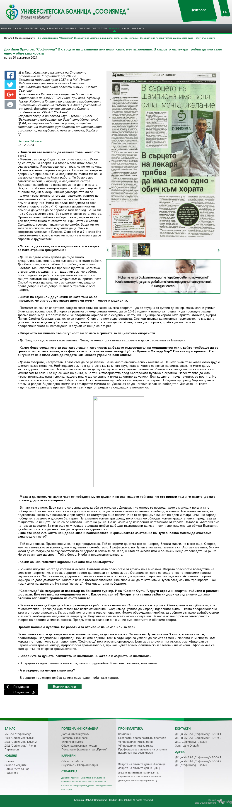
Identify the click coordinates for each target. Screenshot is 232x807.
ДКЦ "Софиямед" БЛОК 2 (21, 741)
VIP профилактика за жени (135, 741)
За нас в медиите (16, 765)
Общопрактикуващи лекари (79, 745)
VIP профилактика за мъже (135, 745)
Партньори (12, 749)
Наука (126, 28)
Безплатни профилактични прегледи (142, 738)
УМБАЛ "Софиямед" (18, 734)
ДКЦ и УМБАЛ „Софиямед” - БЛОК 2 (198, 738)
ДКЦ (42, 28)
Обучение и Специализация (79, 765)
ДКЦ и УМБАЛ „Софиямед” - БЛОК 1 (198, 734)
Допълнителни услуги (75, 734)
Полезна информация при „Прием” (84, 749)
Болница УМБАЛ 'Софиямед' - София (95, 800)
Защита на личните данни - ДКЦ (139, 768)
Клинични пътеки (72, 741)
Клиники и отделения (61, 28)
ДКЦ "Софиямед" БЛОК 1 (21, 738)
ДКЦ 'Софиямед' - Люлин (191, 741)
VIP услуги (99, 28)
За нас (17, 28)
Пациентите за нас (17, 769)
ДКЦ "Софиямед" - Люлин (21, 745)
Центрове (31, 28)
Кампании (124, 734)
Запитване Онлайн (187, 745)
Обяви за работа (72, 761)
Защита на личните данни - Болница (142, 764)
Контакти (138, 28)
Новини (114, 28)
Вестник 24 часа (30, 141)
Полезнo (84, 28)
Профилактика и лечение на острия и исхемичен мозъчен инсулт (142, 751)
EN (225, 12)
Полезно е (11, 772)
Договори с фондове (74, 738)
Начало (6, 28)
